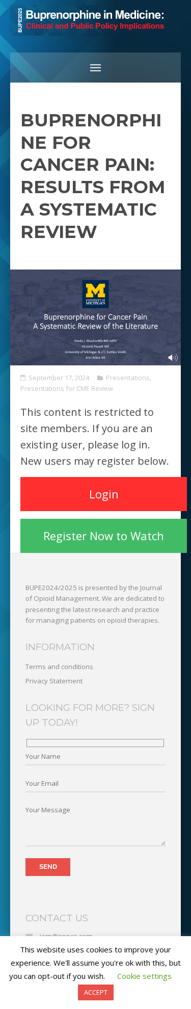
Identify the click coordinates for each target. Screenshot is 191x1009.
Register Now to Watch (103, 535)
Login (104, 493)
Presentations (128, 377)
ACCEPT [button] (95, 992)
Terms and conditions (59, 666)
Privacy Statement (54, 680)
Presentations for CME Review (66, 388)
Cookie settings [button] (144, 976)
